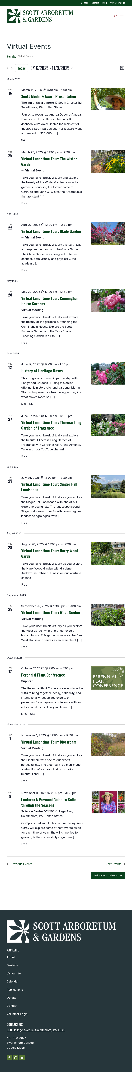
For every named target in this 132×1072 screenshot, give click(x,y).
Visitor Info (14, 973)
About (11, 957)
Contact (95, 3)
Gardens (12, 965)
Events (11, 56)
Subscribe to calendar (106, 875)
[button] (121, 16)
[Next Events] (12, 68)
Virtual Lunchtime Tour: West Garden (50, 612)
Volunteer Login (117, 3)
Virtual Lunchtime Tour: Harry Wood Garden (49, 553)
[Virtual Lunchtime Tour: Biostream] (108, 744)
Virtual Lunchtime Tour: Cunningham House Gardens (50, 300)
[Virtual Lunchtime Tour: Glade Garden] (108, 233)
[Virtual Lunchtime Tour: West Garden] (108, 615)
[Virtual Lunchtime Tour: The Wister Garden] (108, 161)
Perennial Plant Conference (43, 675)
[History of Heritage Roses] (108, 373)
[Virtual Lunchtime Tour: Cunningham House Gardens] (108, 300)
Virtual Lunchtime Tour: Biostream (48, 742)
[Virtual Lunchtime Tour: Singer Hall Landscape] (108, 486)
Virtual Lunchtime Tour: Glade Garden (51, 231)
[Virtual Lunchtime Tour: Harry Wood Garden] (108, 553)
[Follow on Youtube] (22, 1057)
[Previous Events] (8, 68)
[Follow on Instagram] (15, 1057)
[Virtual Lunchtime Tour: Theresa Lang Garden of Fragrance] (108, 425)
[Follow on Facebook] (9, 1057)
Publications (15, 989)
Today (21, 68)
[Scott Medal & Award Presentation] (108, 99)
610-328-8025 (16, 1038)
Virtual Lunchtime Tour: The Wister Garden (49, 161)
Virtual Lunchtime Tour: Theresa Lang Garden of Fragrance (51, 425)
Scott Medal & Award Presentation (48, 96)
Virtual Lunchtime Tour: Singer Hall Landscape (49, 486)
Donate (84, 3)
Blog (104, 3)
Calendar (13, 981)
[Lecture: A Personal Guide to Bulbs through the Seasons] (108, 802)
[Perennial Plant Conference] (108, 678)
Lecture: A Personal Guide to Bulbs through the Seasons (48, 802)
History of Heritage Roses (42, 370)
